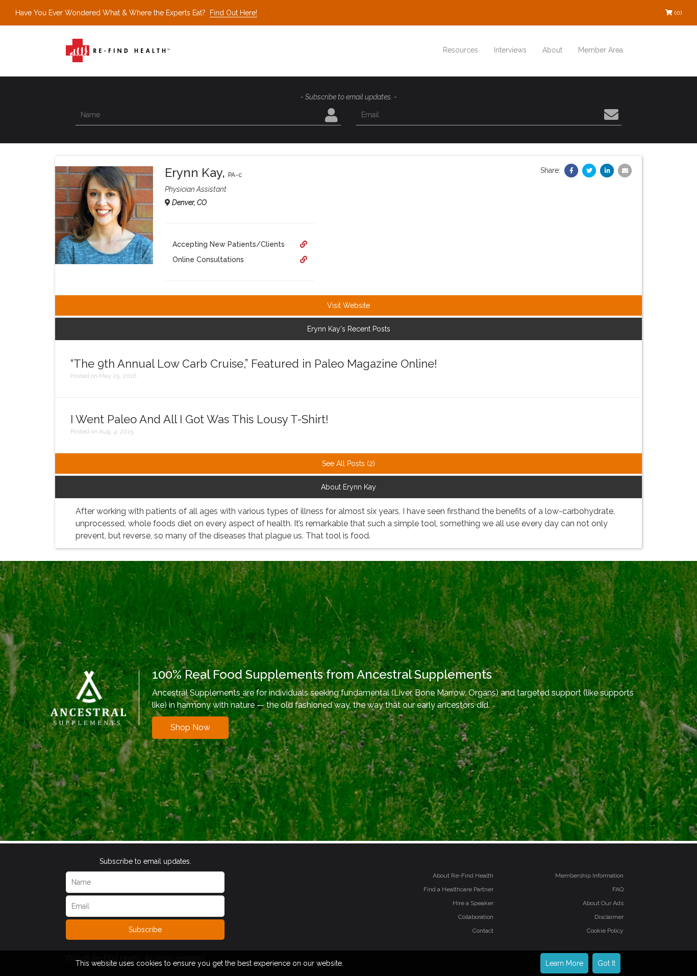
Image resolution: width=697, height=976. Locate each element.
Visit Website (348, 305)
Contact (482, 930)
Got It (606, 963)
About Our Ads (603, 903)
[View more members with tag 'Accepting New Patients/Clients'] (303, 244)
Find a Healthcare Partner (458, 889)
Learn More (564, 963)
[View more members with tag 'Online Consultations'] (303, 259)
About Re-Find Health (463, 875)
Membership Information (589, 875)
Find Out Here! (233, 13)
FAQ (618, 889)
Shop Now (190, 727)
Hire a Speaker (473, 903)
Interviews (510, 50)
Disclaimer (609, 916)
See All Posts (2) (348, 463)
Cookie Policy (605, 930)
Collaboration (475, 916)
